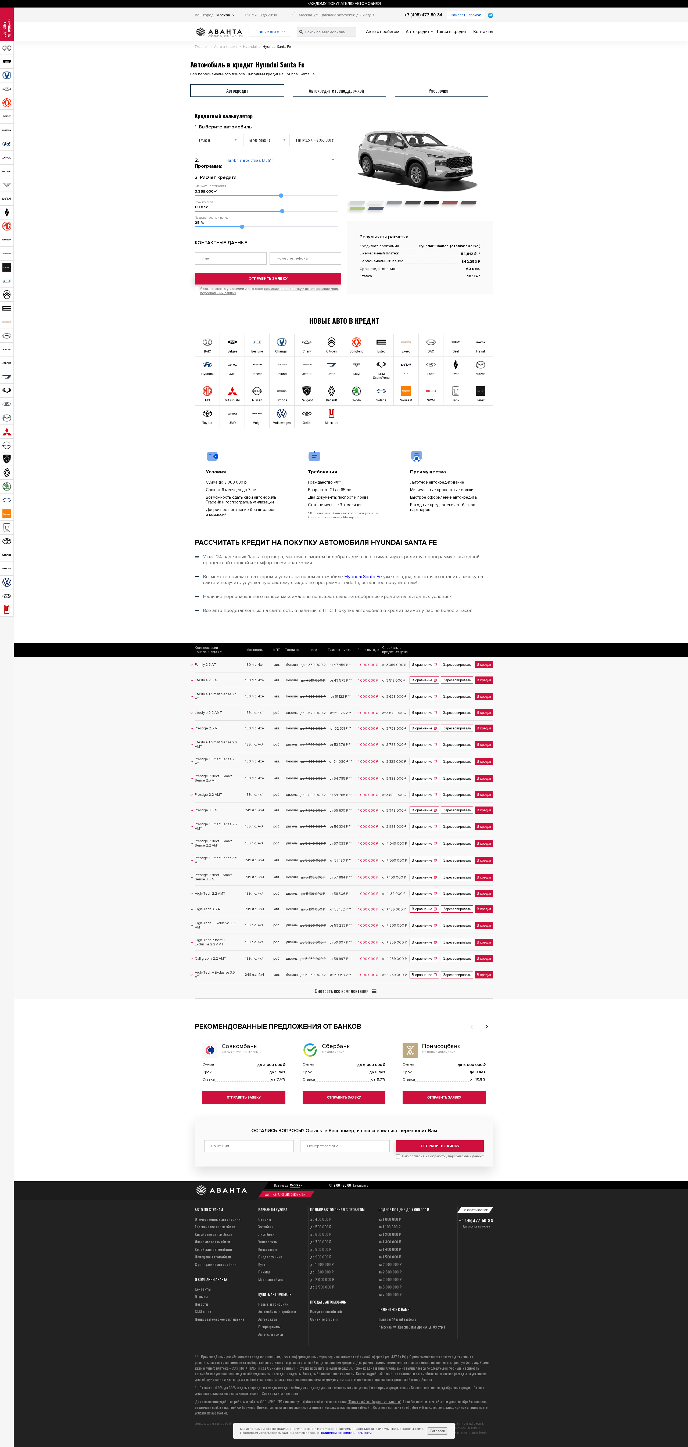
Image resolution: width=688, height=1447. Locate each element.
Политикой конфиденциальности (346, 1433)
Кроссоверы (267, 1249)
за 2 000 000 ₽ (390, 1264)
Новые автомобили (273, 1304)
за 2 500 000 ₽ (390, 1272)
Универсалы (268, 1241)
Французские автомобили (215, 1264)
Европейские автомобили (215, 1226)
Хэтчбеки (266, 1226)
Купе (261, 1264)
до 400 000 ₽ (320, 1219)
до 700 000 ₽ (320, 1241)
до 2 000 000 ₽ (322, 1279)
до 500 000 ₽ (320, 1226)
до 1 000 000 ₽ (322, 1264)
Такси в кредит (451, 31)
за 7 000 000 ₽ (390, 1294)
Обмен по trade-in (324, 1319)
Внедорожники (270, 1256)
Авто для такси (270, 1334)
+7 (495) (476, 1220)
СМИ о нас (203, 1311)
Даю (443, 1156)
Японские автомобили (212, 1241)
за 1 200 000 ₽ (389, 1234)
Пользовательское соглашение (219, 1319)
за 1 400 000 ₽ (389, 1249)
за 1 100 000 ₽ (389, 1226)
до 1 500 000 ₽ (322, 1272)
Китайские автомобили (213, 1234)
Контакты (483, 31)
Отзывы (201, 1296)
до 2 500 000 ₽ (322, 1287)
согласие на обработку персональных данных (447, 1156)
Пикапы (264, 1272)
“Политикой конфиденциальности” (374, 1401)
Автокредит (418, 31)
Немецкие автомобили (213, 1256)
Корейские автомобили (213, 1249)
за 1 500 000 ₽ (389, 1256)
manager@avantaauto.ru (397, 1319)
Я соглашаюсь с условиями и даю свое (269, 291)
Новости (201, 1304)
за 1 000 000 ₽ (389, 1219)
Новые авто (267, 31)
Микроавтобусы (271, 1279)
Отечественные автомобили (218, 1219)
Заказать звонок (466, 15)
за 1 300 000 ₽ (389, 1241)
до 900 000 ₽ (320, 1256)
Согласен (437, 1431)
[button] (471, 1026)
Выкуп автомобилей (326, 1311)
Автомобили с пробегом (277, 1311)
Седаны (264, 1219)
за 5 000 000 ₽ (390, 1287)
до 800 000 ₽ (320, 1249)
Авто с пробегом (382, 31)
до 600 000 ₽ (320, 1234)
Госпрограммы (269, 1326)
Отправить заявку (268, 278)
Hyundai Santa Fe (363, 576)
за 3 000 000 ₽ (390, 1279)
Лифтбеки (266, 1234)
